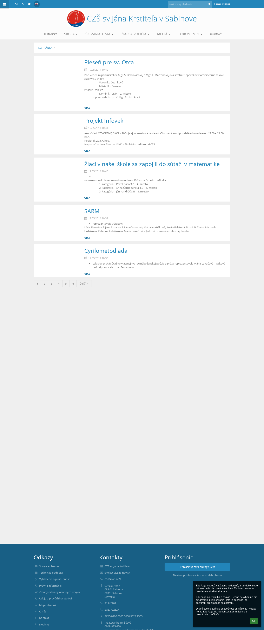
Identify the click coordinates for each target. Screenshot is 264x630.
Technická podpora (51, 572)
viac (87, 108)
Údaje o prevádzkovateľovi (55, 598)
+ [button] (17, 4)
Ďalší (82, 283)
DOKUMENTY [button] (188, 34)
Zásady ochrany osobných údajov (59, 592)
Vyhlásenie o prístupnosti (54, 579)
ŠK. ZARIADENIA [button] (97, 34)
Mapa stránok (47, 605)
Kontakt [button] (216, 34)
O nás (42, 611)
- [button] (24, 4)
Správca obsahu (49, 566)
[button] (29, 4)
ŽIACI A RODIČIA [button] (133, 34)
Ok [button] (253, 620)
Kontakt (44, 618)
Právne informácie (50, 585)
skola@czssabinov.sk (117, 572)
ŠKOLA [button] (69, 34)
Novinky (44, 624)
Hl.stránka (44, 48)
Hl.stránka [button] (50, 34)
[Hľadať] (209, 4)
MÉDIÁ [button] (162, 34)
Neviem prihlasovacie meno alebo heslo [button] (197, 575)
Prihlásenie (222, 4)
